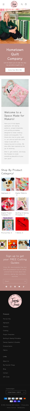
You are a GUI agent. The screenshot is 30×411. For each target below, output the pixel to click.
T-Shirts (18, 233)
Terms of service (11, 407)
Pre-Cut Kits (5, 233)
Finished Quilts (7, 346)
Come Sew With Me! (15, 70)
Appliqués (4, 193)
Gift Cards (6, 377)
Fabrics (5, 350)
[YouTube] (19, 286)
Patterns (5, 326)
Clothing (5, 330)
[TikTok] (23, 286)
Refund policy (21, 407)
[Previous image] (2, 244)
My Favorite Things (9, 365)
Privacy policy (25, 405)
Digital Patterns (21, 193)
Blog (4, 369)
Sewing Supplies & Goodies (11, 342)
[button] (4, 4)
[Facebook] (6, 286)
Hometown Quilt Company (12, 405)
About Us (6, 361)
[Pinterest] (15, 286)
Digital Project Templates (6, 214)
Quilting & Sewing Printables (22, 214)
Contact (5, 373)
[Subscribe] (25, 281)
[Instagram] (10, 286)
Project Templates (8, 334)
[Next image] (28, 244)
